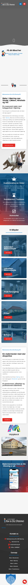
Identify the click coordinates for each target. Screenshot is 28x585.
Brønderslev (15, 378)
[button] (20, 4)
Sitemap (4, 527)
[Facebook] (24, 4)
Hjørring (7, 117)
